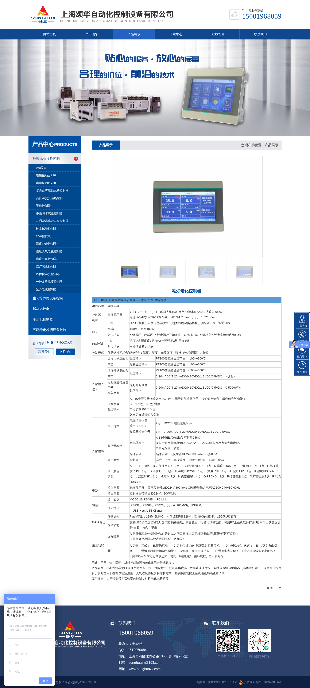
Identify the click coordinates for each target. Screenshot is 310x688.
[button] (9, 88)
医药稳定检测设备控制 (49, 330)
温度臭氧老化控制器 (49, 251)
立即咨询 (65, 351)
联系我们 (260, 34)
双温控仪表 (43, 236)
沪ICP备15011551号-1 (223, 682)
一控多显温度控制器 (49, 281)
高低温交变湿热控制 (49, 198)
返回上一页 (274, 588)
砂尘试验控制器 (46, 228)
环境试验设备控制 (46, 158)
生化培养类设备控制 (48, 298)
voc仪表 (41, 167)
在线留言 (218, 34)
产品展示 (134, 34)
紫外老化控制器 (46, 289)
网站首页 (49, 34)
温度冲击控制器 (46, 243)
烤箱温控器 (41, 309)
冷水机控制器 (43, 319)
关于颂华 (91, 34)
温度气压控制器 (46, 259)
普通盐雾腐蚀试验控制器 (52, 221)
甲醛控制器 (43, 205)
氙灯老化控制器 (46, 266)
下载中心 (176, 34)
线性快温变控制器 (48, 274)
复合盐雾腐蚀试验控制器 (52, 190)
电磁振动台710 (46, 175)
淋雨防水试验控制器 (49, 213)
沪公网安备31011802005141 (263, 682)
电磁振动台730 (46, 183)
